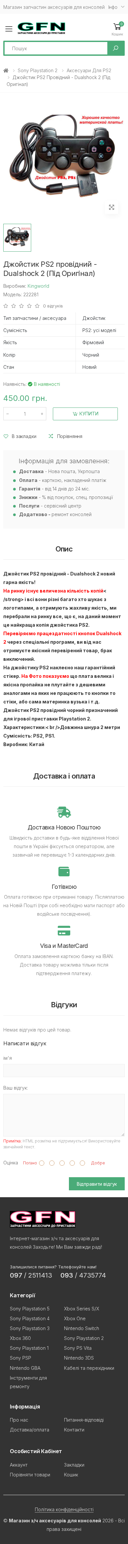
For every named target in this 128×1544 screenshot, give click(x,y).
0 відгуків (53, 306)
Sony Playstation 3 (30, 1328)
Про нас (19, 1420)
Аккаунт (19, 1465)
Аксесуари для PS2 (89, 70)
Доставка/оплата (29, 1429)
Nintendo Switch (81, 1328)
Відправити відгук (97, 1184)
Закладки (74, 1465)
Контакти (74, 1429)
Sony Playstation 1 (29, 1348)
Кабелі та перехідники (89, 1368)
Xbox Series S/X (81, 1308)
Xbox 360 (20, 1338)
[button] (117, 29)
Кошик (71, 1474)
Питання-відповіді (84, 1420)
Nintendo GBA (25, 1368)
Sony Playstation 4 (30, 1318)
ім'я (7, 1058)
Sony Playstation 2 (37, 70)
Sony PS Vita (78, 1348)
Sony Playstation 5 (30, 1308)
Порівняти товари (30, 1474)
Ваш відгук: (15, 1088)
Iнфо (112, 7)
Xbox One (75, 1318)
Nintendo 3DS (79, 1358)
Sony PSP (20, 1358)
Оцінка (10, 1162)
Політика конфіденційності (64, 1509)
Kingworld (38, 286)
